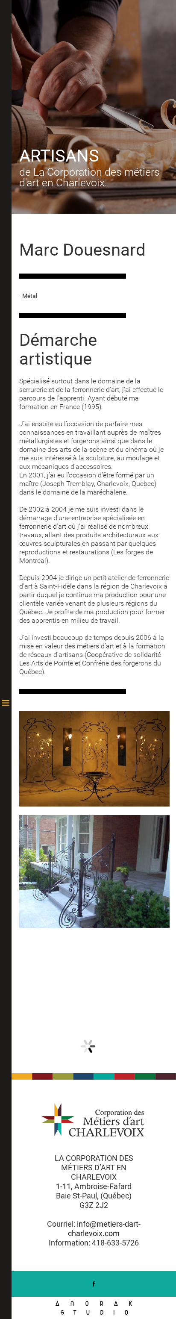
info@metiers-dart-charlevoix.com (104, 1228)
